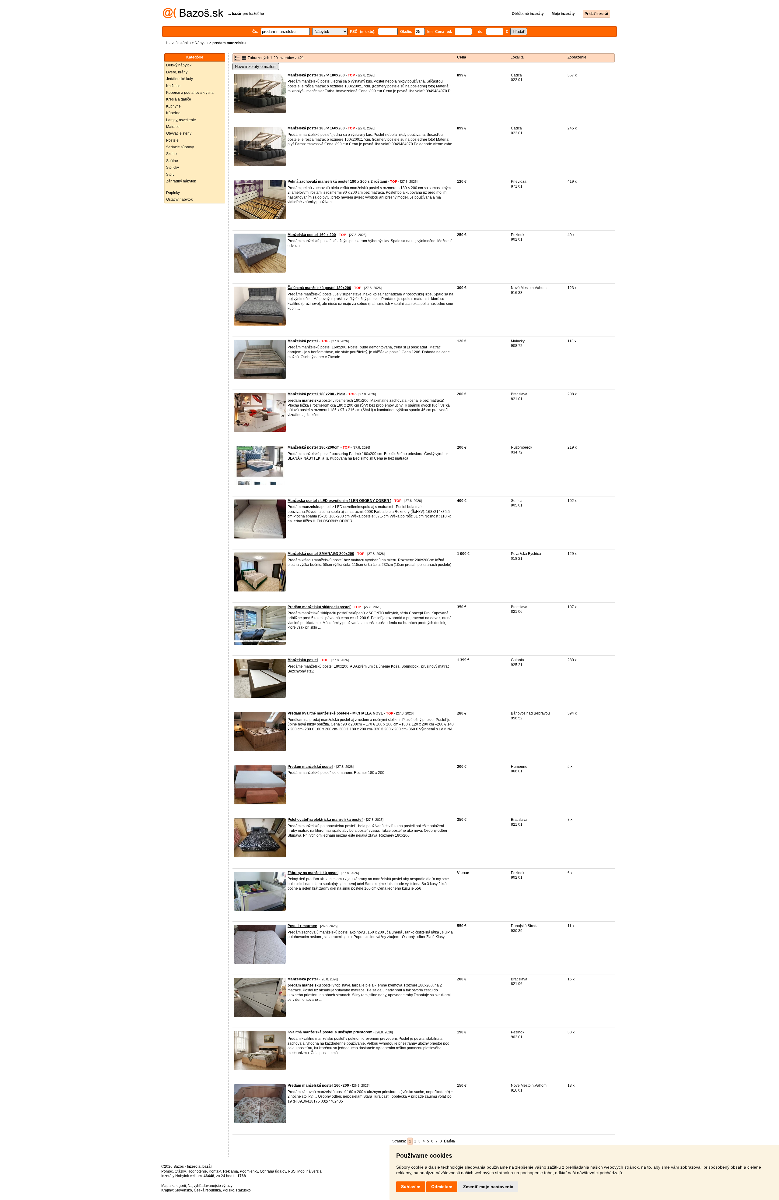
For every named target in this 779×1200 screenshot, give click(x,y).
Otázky (180, 1171)
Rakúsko (243, 1190)
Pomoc (167, 1171)
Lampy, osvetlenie (181, 120)
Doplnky (173, 193)
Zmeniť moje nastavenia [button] (488, 1186)
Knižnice (173, 86)
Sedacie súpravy (180, 147)
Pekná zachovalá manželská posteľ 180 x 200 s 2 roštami (337, 181)
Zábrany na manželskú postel (313, 873)
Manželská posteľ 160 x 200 (312, 235)
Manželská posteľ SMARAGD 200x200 (321, 554)
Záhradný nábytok (181, 181)
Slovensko (183, 1190)
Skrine (171, 154)
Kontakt (215, 1171)
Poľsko (228, 1190)
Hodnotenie (197, 1171)
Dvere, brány (176, 72)
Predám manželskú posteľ (310, 766)
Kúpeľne (173, 113)
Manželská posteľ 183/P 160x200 (316, 128)
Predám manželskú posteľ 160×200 (318, 1085)
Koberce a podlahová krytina (190, 92)
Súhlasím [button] (410, 1186)
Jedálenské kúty (179, 79)
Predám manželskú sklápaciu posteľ (319, 607)
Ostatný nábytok (179, 199)
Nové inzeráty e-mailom (256, 66)
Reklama (230, 1171)
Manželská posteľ (303, 341)
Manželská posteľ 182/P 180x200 (316, 75)
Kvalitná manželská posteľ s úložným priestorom (330, 1032)
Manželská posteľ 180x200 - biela (316, 394)
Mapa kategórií (173, 1186)
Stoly (170, 174)
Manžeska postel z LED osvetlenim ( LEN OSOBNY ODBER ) (339, 501)
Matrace (173, 127)
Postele (172, 140)
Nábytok (201, 43)
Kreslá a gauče (178, 99)
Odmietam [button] (441, 1186)
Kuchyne (173, 106)
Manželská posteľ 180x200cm (314, 447)
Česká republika (207, 1190)
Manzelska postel (303, 979)
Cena (461, 57)
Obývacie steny (178, 133)
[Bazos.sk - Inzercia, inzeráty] (193, 17)
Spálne (172, 161)
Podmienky (249, 1171)
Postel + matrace (302, 926)
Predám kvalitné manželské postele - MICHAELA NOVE (335, 713)
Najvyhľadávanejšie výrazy (210, 1186)
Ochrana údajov (273, 1171)
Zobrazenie (577, 57)
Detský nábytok (178, 65)
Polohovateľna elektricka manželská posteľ (325, 819)
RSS (291, 1171)
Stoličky (172, 167)
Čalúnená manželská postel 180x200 (319, 288)
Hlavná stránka (178, 43)
